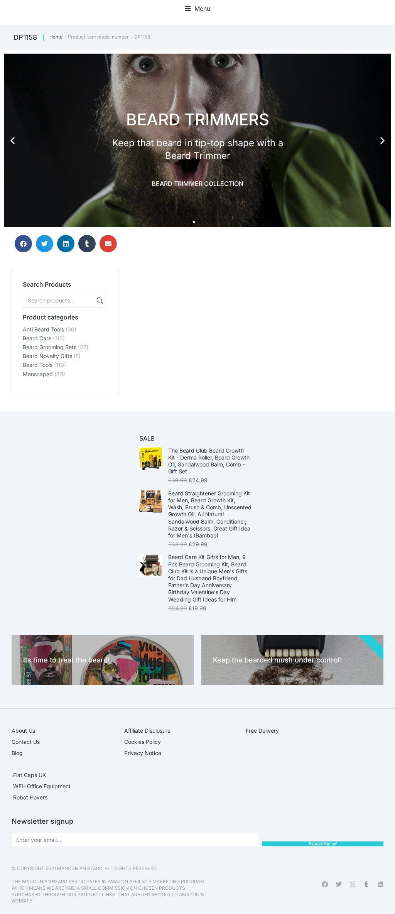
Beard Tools (37, 365)
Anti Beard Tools (43, 329)
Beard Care (37, 338)
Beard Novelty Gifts (47, 356)
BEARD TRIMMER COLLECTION (197, 183)
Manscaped (38, 374)
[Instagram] (352, 884)
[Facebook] (325, 884)
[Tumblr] (366, 884)
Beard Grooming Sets (49, 347)
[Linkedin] (380, 884)
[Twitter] (339, 884)
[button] (197, 8)
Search (99, 300)
